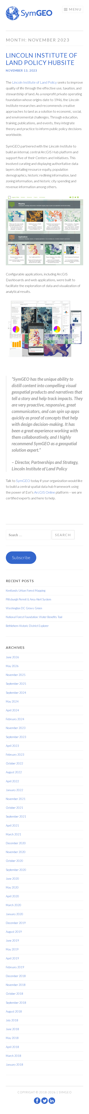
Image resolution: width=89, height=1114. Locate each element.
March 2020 (13, 905)
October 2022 (14, 763)
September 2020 (16, 870)
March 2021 (13, 834)
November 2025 (15, 675)
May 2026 (12, 666)
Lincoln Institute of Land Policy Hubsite (42, 59)
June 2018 (12, 1029)
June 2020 (12, 878)
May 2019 (12, 949)
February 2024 (15, 719)
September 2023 (16, 737)
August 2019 (14, 931)
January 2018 (14, 1064)
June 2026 (12, 657)
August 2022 (14, 772)
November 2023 (15, 728)
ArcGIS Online (44, 492)
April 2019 (12, 958)
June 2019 (12, 940)
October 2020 (14, 860)
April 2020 (12, 896)
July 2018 (12, 1020)
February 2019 (15, 967)
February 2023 (15, 754)
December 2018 (16, 976)
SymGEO (23, 481)
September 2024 (16, 692)
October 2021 (14, 807)
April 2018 (12, 1047)
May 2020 (12, 887)
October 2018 (14, 993)
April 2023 (12, 745)
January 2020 (14, 914)
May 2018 (12, 1038)
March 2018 (13, 1055)
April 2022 (12, 781)
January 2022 (14, 790)
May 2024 (12, 701)
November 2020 (15, 852)
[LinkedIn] (52, 1103)
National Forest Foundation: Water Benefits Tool (34, 617)
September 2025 (16, 683)
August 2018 (14, 1011)
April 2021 (12, 825)
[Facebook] (37, 1103)
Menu (75, 9)
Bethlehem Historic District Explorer (27, 626)
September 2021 (16, 816)
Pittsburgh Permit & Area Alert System (28, 599)
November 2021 (15, 799)
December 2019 (16, 923)
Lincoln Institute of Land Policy (34, 82)
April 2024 (12, 710)
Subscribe (21, 557)
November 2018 (15, 985)
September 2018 (16, 1002)
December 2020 (16, 843)
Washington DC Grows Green (24, 608)
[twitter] (45, 1103)
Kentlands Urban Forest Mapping (25, 590)
